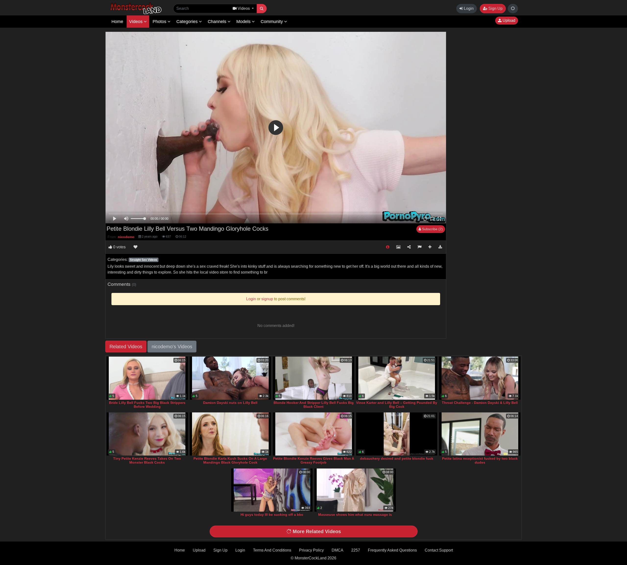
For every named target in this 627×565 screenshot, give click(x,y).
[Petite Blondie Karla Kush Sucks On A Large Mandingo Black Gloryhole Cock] (230, 434)
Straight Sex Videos (143, 260)
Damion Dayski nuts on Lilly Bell (230, 403)
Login (468, 8)
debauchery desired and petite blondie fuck (396, 458)
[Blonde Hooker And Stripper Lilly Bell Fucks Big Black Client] (313, 378)
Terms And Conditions (272, 550)
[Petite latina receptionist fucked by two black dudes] (479, 434)
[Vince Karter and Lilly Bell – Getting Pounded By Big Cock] (396, 378)
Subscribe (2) (432, 229)
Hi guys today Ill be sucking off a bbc (272, 515)
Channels (218, 21)
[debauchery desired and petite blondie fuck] (396, 434)
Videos (136, 21)
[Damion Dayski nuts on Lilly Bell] (230, 378)
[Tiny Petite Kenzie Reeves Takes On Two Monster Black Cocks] (147, 434)
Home (117, 21)
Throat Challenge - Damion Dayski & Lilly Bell (480, 403)
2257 (355, 550)
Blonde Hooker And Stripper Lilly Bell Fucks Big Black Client (314, 405)
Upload (508, 20)
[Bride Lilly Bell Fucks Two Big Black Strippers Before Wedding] (147, 378)
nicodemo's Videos (172, 346)
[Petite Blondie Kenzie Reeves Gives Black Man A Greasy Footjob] (313, 434)
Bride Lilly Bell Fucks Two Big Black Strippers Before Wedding (147, 405)
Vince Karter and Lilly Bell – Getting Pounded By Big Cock (396, 405)
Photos (160, 21)
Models (244, 21)
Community (272, 21)
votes (119, 247)
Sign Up (495, 8)
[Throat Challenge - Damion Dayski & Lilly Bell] (479, 378)
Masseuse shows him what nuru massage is (355, 515)
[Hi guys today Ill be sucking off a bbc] (272, 490)
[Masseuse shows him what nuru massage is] (355, 490)
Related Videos (125, 346)
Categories (187, 21)
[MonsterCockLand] (135, 8)
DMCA (337, 550)
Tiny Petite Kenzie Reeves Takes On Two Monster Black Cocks (147, 460)
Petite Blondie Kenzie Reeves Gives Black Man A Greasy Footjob (313, 460)
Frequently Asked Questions (392, 550)
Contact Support (439, 550)
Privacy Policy (311, 550)
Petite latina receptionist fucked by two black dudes (480, 460)
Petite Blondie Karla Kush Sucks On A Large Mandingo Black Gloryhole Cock (230, 460)
